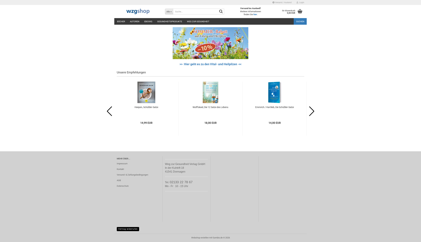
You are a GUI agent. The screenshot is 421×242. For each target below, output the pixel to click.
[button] (109, 111)
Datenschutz (123, 186)
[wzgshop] (138, 11)
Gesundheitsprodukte (169, 21)
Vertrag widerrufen (128, 229)
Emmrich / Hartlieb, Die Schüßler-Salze (274, 107)
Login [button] (301, 2)
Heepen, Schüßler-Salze (146, 107)
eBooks (148, 21)
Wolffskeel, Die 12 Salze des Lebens (210, 107)
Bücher (121, 21)
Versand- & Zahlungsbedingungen (132, 175)
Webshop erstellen (200, 237)
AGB (119, 180)
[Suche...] (221, 12)
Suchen (300, 21)
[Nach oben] (412, 237)
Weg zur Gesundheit (198, 21)
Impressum (122, 163)
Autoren (134, 21)
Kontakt (120, 169)
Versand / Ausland (283, 2)
